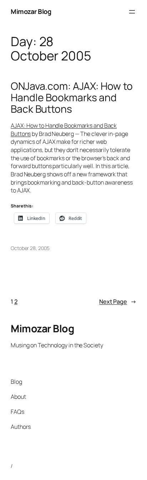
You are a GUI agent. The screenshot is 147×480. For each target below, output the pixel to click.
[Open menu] (132, 12)
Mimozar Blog (31, 11)
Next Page (117, 301)
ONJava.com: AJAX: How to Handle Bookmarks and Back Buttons (72, 97)
